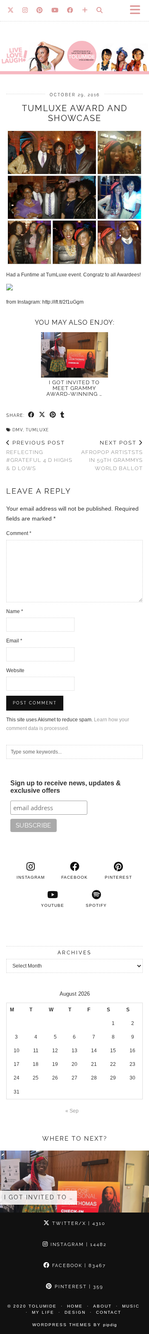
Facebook (78, 1265)
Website (15, 670)
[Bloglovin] (85, 10)
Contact (108, 1312)
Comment (18, 533)
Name (14, 611)
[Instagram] (25, 10)
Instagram (77, 1244)
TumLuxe (37, 430)
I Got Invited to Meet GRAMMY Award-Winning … (74, 388)
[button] (138, 10)
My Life (43, 1312)
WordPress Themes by (74, 1324)
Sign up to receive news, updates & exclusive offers (65, 787)
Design (75, 1312)
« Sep (72, 1111)
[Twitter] (10, 10)
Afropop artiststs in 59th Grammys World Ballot (112, 455)
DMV (17, 430)
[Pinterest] (39, 10)
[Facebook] (70, 10)
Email (14, 641)
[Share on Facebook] (31, 415)
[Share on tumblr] (62, 415)
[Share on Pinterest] (53, 415)
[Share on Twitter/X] (42, 415)
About (102, 1306)
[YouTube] (55, 10)
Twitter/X (78, 1223)
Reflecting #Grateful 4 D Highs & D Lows (39, 455)
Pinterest (78, 1286)
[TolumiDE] (74, 40)
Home (75, 1306)
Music (130, 1306)
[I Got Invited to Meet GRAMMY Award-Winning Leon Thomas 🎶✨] (74, 355)
